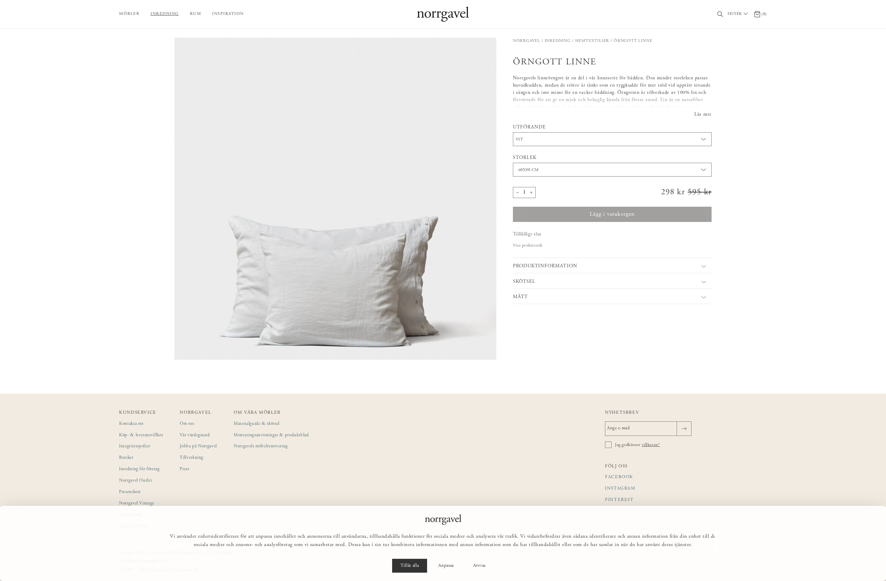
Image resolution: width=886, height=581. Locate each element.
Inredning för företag (139, 469)
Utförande (529, 127)
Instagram (620, 488)
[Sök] (720, 14)
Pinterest (619, 500)
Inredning (165, 14)
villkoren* (651, 445)
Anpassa (446, 565)
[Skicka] (684, 428)
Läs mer (703, 114)
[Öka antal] (531, 192)
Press (184, 469)
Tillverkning (192, 458)
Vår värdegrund (195, 435)
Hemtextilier (592, 41)
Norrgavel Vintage (136, 503)
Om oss (187, 424)
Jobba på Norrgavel (198, 446)
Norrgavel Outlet (135, 481)
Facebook (619, 477)
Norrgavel (526, 41)
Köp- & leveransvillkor (141, 435)
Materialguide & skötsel (257, 424)
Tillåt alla (409, 565)
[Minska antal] (517, 192)
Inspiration (228, 14)
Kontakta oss (131, 424)
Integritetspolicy (135, 446)
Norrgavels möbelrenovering (261, 446)
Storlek (524, 157)
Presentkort (130, 492)
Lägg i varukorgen (612, 214)
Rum (195, 14)
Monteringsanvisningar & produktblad (271, 435)
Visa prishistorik (528, 245)
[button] (335, 199)
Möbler (129, 14)
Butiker (126, 458)
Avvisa (479, 565)
